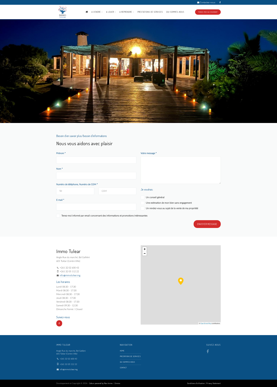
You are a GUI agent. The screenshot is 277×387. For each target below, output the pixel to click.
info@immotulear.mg (70, 275)
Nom (59, 169)
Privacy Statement (213, 383)
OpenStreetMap (206, 323)
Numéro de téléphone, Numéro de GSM (76, 184)
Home (122, 351)
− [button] (145, 253)
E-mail (59, 200)
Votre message (148, 153)
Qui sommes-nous (175, 12)
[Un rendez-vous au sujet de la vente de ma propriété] (142, 208)
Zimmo (117, 383)
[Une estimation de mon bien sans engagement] (142, 203)
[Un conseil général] (142, 197)
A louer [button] (110, 12)
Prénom (60, 153)
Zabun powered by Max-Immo (101, 383)
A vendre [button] (96, 12)
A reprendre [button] (126, 12)
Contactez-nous (207, 2)
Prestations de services (150, 12)
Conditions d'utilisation (196, 383)
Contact (123, 367)
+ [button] (145, 249)
